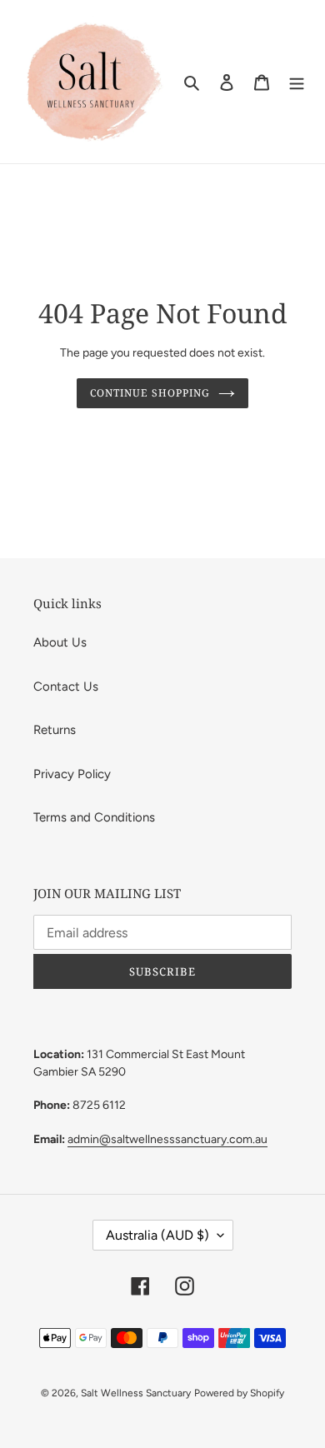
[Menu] (296, 82)
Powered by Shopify (239, 1393)
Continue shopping (150, 393)
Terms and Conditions (94, 817)
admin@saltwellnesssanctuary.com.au (168, 1139)
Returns (54, 729)
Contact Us (65, 686)
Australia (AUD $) (157, 1235)
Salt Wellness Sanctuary (136, 1393)
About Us (60, 642)
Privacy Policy (72, 773)
